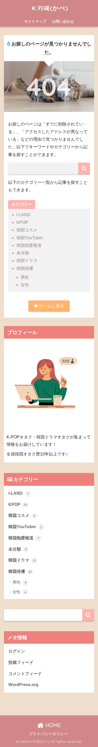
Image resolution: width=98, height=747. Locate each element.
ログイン (16, 651)
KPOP (22, 222)
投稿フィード (20, 662)
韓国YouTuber (29, 238)
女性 (25, 285)
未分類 (22, 253)
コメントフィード (25, 673)
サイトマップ (35, 21)
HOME (52, 725)
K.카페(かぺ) (50, 8)
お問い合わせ (63, 21)
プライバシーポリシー (48, 734)
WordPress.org (23, 684)
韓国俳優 (24, 268)
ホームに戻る (51, 306)
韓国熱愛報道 (29, 245)
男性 (25, 277)
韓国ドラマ (26, 260)
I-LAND (23, 215)
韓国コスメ (26, 230)
